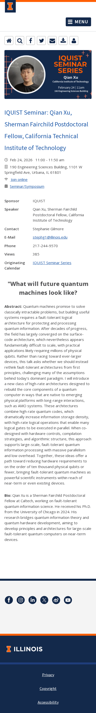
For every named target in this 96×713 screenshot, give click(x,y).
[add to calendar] (63, 40)
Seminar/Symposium (27, 186)
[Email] (52, 40)
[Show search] (19, 40)
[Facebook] (30, 40)
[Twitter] (41, 40)
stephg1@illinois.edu (50, 237)
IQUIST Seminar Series (52, 262)
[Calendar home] (8, 40)
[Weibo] (56, 600)
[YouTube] (68, 600)
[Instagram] (20, 600)
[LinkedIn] (32, 600)
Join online (19, 179)
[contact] (73, 40)
